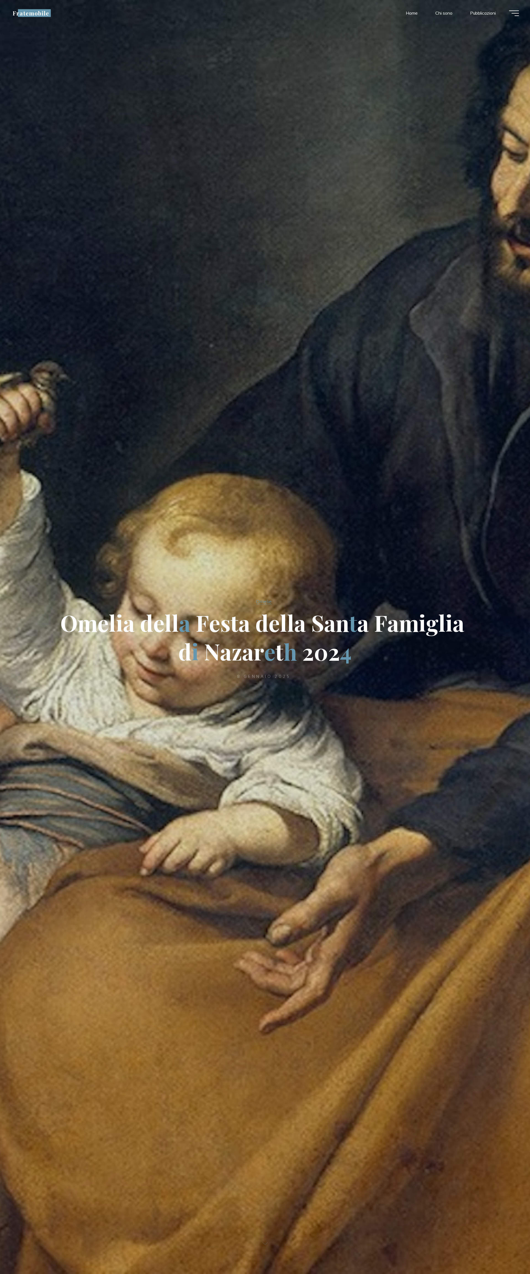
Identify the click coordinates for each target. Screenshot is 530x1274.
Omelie (264, 601)
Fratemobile (31, 13)
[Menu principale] (514, 13)
